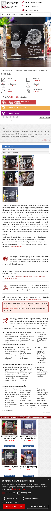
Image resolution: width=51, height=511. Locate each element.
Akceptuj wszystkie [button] (14, 506)
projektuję (9, 446)
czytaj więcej (46, 140)
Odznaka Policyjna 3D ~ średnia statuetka (9, 467)
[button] (25, 502)
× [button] (48, 479)
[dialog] (25, 494)
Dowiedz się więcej (18, 489)
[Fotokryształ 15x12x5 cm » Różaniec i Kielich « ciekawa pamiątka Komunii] (26, 163)
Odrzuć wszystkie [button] (37, 506)
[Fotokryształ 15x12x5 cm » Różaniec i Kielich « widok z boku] (10, 179)
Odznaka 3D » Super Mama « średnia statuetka (28, 437)
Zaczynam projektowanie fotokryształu (19, 102)
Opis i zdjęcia (8, 146)
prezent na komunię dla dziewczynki (34, 405)
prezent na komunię (8, 410)
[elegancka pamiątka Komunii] (10, 195)
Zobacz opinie (44, 117)
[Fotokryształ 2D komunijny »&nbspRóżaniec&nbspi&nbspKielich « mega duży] (25, 42)
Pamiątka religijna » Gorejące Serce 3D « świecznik (28, 467)
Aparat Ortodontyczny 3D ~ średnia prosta (9, 437)
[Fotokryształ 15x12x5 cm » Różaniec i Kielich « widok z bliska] (26, 179)
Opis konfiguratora (10, 152)
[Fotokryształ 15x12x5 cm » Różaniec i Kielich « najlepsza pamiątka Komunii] (10, 163)
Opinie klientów (9, 149)
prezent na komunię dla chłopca (34, 408)
